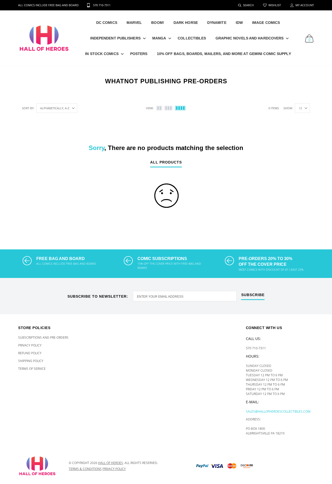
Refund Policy (30, 353)
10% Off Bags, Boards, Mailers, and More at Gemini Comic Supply (224, 54)
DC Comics (106, 23)
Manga (159, 38)
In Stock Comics (102, 54)
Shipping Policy (30, 361)
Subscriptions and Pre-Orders (43, 337)
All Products (166, 162)
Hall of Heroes (110, 463)
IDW (239, 23)
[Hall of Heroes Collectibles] (39, 465)
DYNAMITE (216, 23)
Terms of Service (32, 368)
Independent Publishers (115, 38)
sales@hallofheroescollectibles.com (278, 411)
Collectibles (192, 38)
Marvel (134, 23)
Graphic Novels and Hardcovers (250, 38)
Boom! (157, 23)
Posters (139, 54)
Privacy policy (114, 469)
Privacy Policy (30, 345)
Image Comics (266, 23)
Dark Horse (186, 23)
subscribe (253, 295)
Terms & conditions (85, 469)
